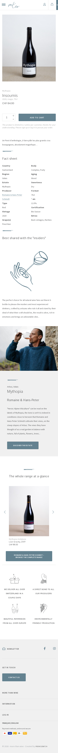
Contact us (14, 677)
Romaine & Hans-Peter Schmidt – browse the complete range (29, 556)
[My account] (44, 5)
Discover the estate (22, 445)
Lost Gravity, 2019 (17, 542)
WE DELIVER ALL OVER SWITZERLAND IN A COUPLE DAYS (14, 593)
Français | (6, 723)
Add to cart (37, 117)
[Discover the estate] (29, 348)
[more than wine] (14, 5)
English (15, 723)
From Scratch (41, 746)
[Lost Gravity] (29, 511)
